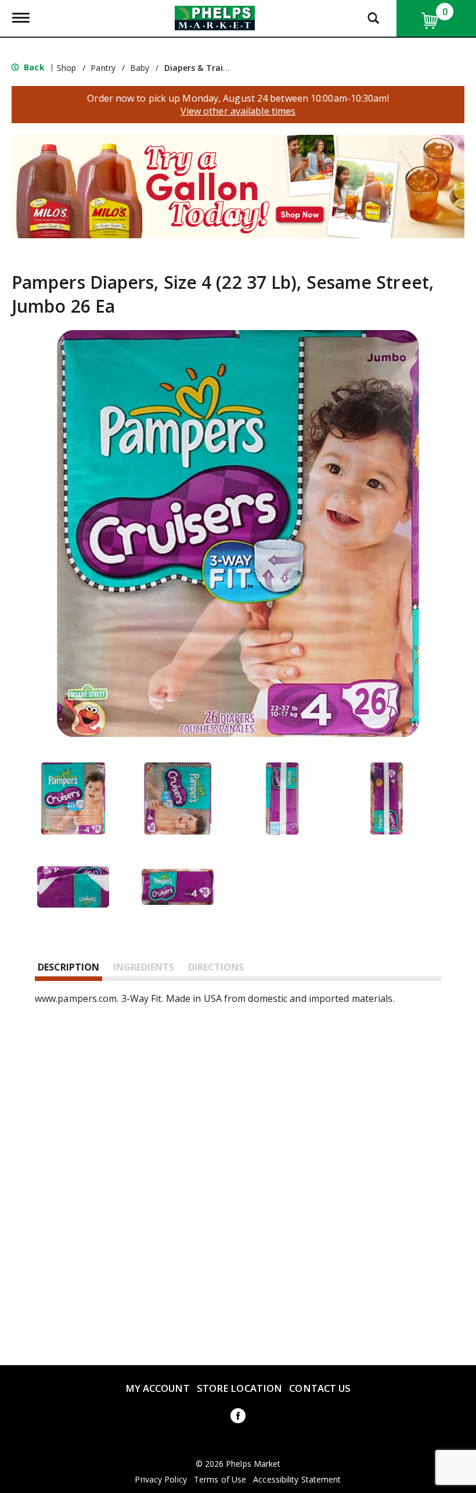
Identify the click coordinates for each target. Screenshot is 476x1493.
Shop (66, 67)
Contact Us (320, 1388)
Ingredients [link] (143, 967)
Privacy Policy (160, 1479)
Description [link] (68, 967)
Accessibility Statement (297, 1479)
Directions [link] (216, 967)
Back (33, 67)
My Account (157, 1388)
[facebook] (238, 1417)
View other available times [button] (238, 111)
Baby (139, 67)
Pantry (103, 67)
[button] (238, 185)
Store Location (239, 1388)
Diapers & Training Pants (215, 67)
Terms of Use (220, 1479)
